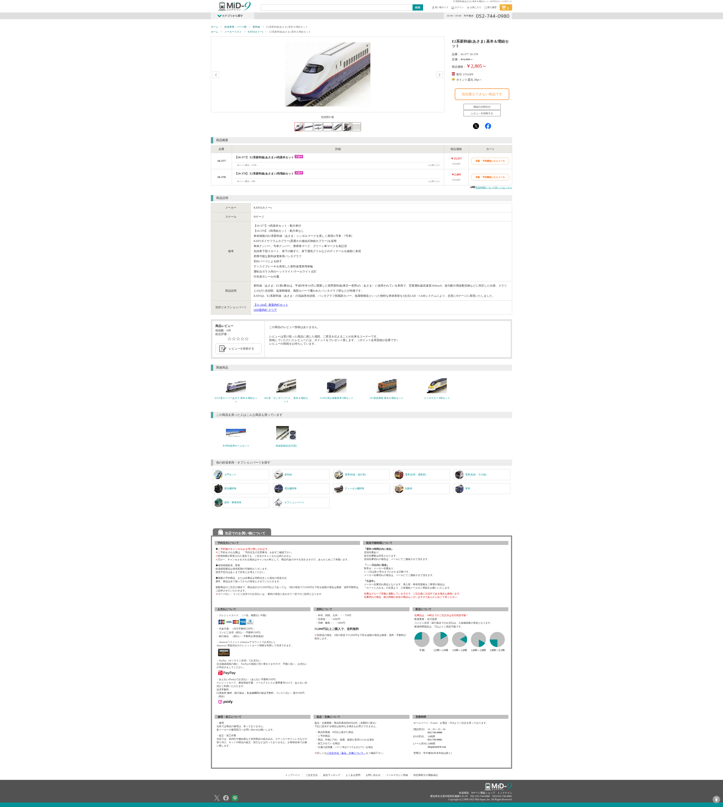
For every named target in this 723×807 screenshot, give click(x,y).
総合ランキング (331, 775)
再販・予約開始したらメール (490, 161)
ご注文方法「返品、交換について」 (346, 753)
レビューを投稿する (241, 348)
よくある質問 (353, 775)
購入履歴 (491, 7)
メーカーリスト (233, 31)
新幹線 (256, 26)
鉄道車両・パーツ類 (235, 26)
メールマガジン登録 (397, 775)
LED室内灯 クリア (265, 309)
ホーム (214, 26)
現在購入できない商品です (482, 94)
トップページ (292, 775)
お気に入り (475, 7)
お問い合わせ (373, 775)
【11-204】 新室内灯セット (271, 304)
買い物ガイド (441, 7)
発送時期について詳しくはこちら (493, 187)
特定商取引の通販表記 (425, 775)
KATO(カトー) (255, 31)
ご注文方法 (311, 775)
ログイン (459, 7)
